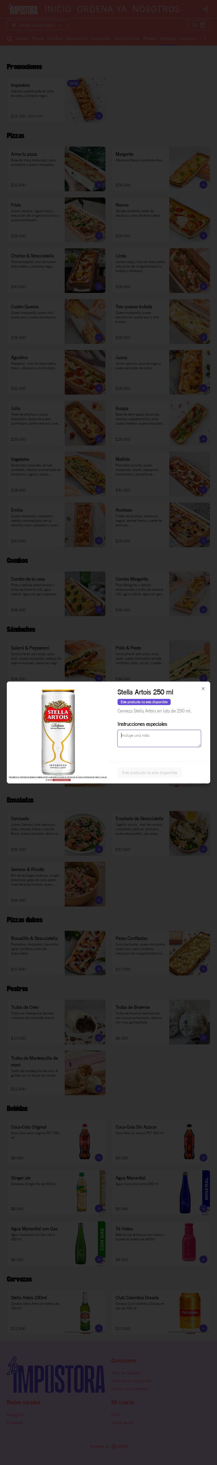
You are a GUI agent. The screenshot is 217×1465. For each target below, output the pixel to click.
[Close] (203, 688)
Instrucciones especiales (142, 724)
